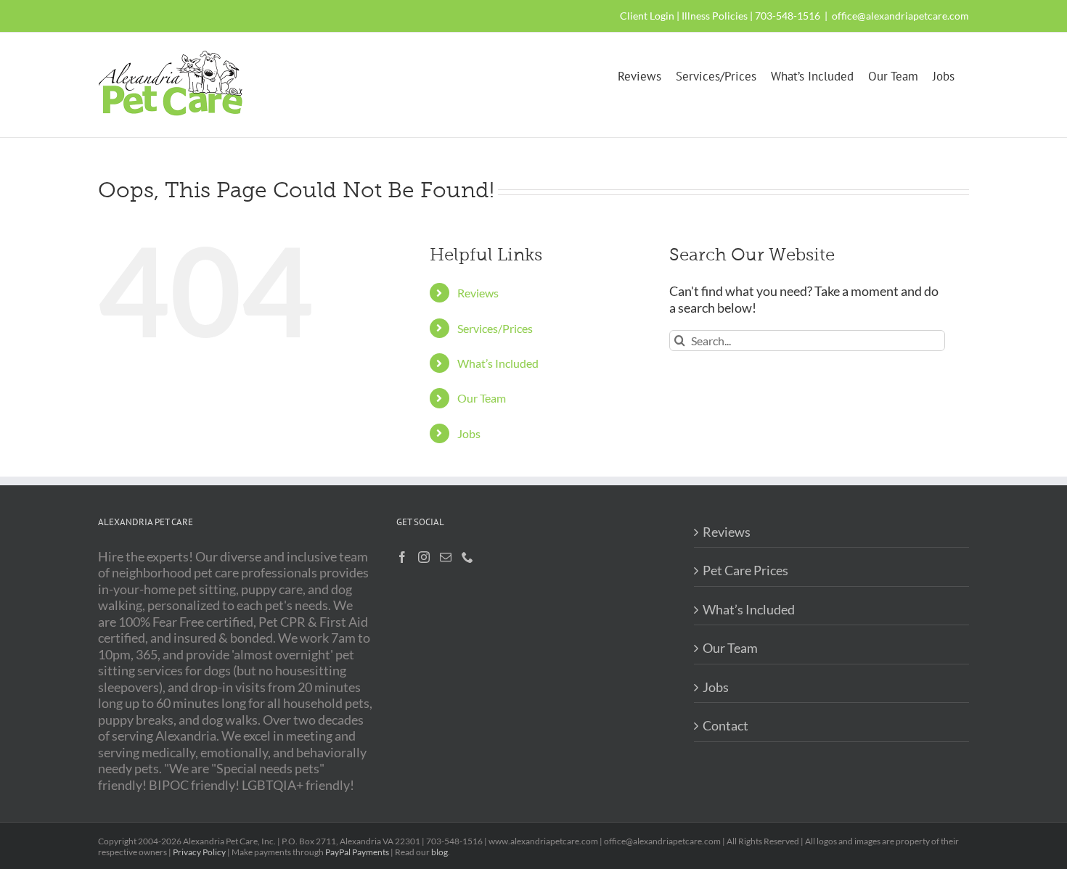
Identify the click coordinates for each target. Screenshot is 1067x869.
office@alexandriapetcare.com (900, 15)
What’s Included (498, 363)
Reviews (478, 293)
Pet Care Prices (745, 570)
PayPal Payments (357, 852)
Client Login (647, 15)
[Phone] (467, 557)
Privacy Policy (199, 852)
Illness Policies (715, 15)
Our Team (481, 398)
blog (439, 852)
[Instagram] (424, 557)
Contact (725, 725)
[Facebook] (402, 557)
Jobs (469, 433)
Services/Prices (495, 328)
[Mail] (445, 557)
